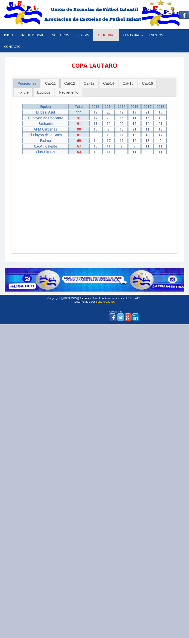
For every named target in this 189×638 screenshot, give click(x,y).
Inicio (8, 35)
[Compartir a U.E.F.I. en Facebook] (113, 319)
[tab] (27, 83)
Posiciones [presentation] (26, 83)
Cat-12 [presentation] (69, 83)
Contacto (12, 46)
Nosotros (60, 35)
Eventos (156, 35)
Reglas (83, 35)
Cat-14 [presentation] (108, 83)
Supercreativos (105, 301)
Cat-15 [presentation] (128, 83)
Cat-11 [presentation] (50, 83)
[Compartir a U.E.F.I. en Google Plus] (128, 319)
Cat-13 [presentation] (89, 83)
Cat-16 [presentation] (147, 83)
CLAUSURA (131, 35)
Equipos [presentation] (43, 92)
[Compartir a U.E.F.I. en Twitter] (120, 319)
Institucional (32, 35)
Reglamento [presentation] (68, 92)
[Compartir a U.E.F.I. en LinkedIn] (135, 319)
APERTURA (105, 35)
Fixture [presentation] (23, 92)
